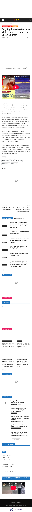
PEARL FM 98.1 (6, 459)
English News (4, 250)
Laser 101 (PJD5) (6, 457)
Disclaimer (13, 502)
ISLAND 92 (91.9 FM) (7, 455)
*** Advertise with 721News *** (21, 501)
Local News (15, 26)
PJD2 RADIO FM (6, 462)
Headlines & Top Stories (11, 23)
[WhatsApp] (13, 41)
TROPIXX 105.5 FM (7, 469)
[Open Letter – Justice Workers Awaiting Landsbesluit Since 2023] (5, 426)
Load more (15, 439)
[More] (17, 41)
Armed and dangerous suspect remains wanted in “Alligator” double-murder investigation (20, 410)
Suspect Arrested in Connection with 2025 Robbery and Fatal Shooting (19, 240)
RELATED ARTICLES (7, 218)
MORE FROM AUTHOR (19, 218)
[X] (6, 41)
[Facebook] (3, 41)
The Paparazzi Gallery (7, 501)
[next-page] (5, 270)
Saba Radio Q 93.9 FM (8, 464)
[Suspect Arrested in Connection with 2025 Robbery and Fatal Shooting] (5, 240)
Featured (12, 397)
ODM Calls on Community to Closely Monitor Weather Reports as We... (8, 344)
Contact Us (19, 502)
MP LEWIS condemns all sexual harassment (8, 208)
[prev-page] (2, 270)
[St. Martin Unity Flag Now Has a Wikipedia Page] (5, 233)
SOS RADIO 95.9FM (7, 466)
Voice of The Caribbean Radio (10, 471)
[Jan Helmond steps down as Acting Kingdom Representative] (5, 248)
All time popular (19, 397)
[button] (2, 20)
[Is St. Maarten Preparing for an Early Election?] (5, 255)
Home (3, 23)
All (7, 397)
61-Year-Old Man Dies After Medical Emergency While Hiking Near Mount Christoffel (20, 418)
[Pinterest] (10, 41)
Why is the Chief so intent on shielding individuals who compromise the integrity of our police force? (23, 210)
